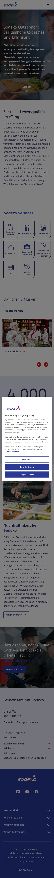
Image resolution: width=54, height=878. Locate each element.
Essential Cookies (27, 467)
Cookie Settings (27, 459)
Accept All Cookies (26, 474)
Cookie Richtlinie (12, 452)
